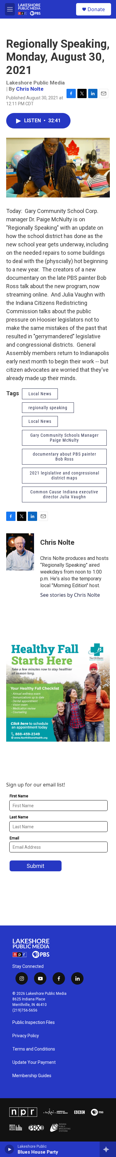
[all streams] (108, 1149)
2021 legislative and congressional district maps (64, 475)
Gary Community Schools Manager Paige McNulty (64, 438)
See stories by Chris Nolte (70, 595)
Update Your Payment (34, 1062)
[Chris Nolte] (20, 551)
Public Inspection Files (33, 1022)
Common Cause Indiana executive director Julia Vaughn (64, 494)
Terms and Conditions (33, 1049)
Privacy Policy (25, 1036)
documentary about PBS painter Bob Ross (64, 457)
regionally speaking (47, 407)
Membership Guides (31, 1075)
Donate (96, 9)
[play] (9, 1149)
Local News (39, 393)
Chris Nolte (30, 89)
